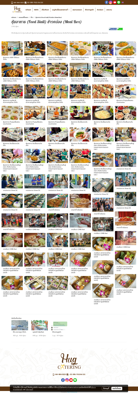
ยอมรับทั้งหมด (117, 388)
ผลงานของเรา (77, 9)
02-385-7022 (32, 2)
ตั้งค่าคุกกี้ (106, 388)
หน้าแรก (28, 9)
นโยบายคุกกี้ (29, 389)
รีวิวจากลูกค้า (89, 9)
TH (125, 2)
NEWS (36, 9)
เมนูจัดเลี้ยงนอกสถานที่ (60, 9)
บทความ (109, 9)
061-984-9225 (19, 2)
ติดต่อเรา (100, 9)
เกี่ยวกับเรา (45, 9)
